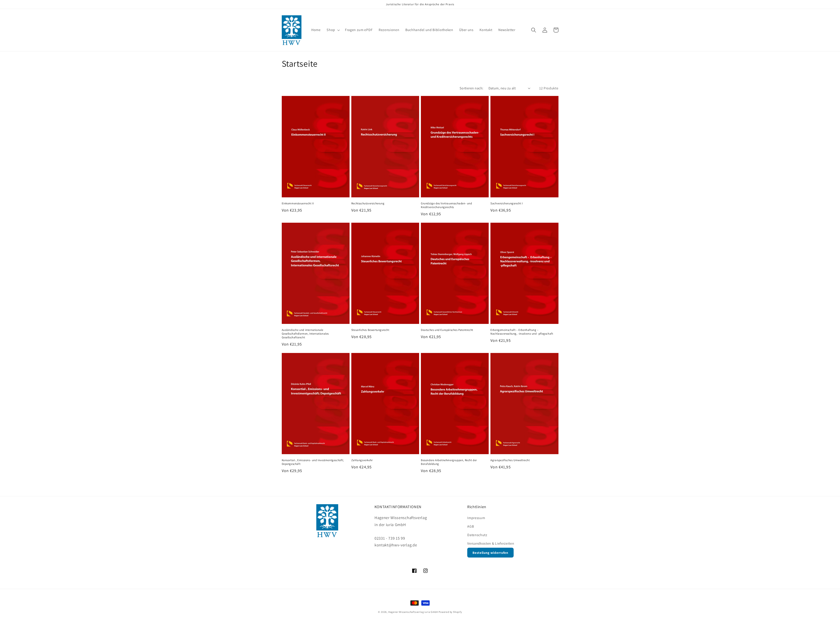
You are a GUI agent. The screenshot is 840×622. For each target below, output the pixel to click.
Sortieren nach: (471, 88)
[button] (333, 30)
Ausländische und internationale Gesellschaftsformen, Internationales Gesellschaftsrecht (305, 333)
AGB (470, 526)
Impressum (476, 518)
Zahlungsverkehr (362, 460)
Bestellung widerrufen (490, 553)
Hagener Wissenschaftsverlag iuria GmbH (413, 611)
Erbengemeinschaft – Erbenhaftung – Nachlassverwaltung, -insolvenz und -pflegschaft (521, 331)
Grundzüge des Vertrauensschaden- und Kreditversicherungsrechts (446, 205)
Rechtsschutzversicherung (367, 203)
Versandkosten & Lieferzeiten (490, 543)
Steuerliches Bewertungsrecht (370, 330)
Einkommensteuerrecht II (298, 203)
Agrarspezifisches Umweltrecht (510, 460)
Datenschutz (477, 535)
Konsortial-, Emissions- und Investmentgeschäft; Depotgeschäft (313, 462)
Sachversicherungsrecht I (506, 203)
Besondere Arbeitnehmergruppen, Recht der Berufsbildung (449, 462)
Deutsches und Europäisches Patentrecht (447, 330)
